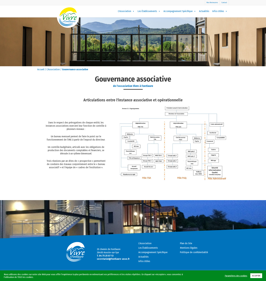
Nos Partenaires (212, 3)
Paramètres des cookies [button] (236, 275)
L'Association (124, 11)
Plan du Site (186, 243)
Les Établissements (147, 11)
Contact (224, 3)
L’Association (53, 69)
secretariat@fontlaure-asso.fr (113, 258)
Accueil (40, 69)
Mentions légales (188, 247)
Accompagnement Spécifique (178, 11)
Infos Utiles (218, 11)
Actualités (204, 11)
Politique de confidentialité (194, 252)
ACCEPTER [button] (256, 276)
